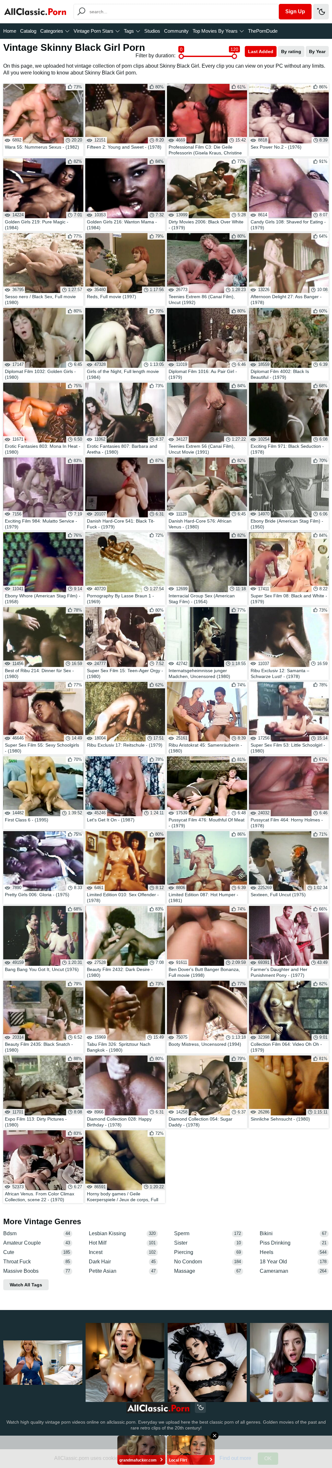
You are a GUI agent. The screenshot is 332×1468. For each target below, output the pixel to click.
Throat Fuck (36, 1261)
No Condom (207, 1261)
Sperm (207, 1233)
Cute (36, 1252)
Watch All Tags (26, 1284)
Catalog (28, 31)
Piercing (207, 1252)
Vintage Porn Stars (93, 31)
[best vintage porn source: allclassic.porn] (158, 1408)
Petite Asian (122, 1271)
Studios (152, 31)
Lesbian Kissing (122, 1233)
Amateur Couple (36, 1243)
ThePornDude (263, 31)
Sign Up (295, 11)
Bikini (293, 1233)
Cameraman (293, 1271)
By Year (317, 51)
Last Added (260, 51)
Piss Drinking (293, 1243)
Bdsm (36, 1233)
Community (176, 31)
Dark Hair (122, 1261)
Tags (129, 31)
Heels (293, 1252)
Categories (51, 31)
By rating (291, 51)
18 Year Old (293, 1261)
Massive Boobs (36, 1271)
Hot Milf (122, 1243)
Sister (207, 1243)
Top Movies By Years (215, 31)
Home (9, 31)
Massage (207, 1271)
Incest (122, 1252)
